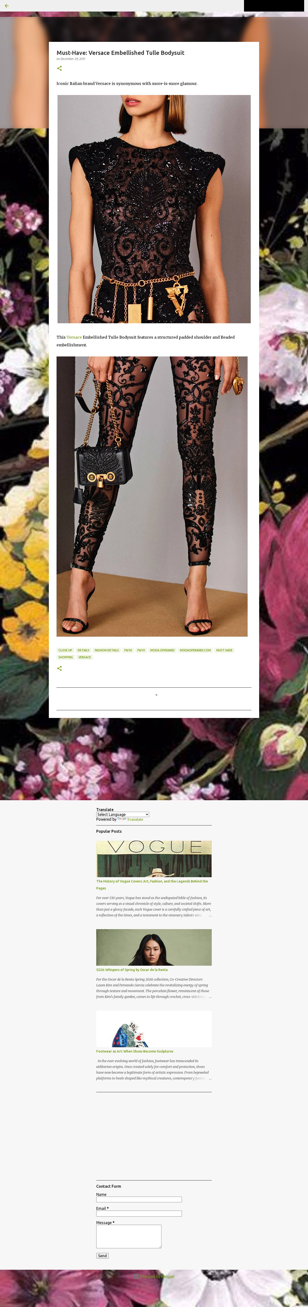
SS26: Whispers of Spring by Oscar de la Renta (132, 970)
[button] (59, 68)
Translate (135, 819)
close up (65, 650)
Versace (74, 337)
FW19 (141, 650)
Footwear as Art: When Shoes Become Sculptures (134, 1051)
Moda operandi (162, 650)
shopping (65, 657)
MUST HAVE (224, 650)
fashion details (107, 650)
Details (83, 650)
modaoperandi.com (195, 650)
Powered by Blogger (157, 1276)
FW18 (128, 650)
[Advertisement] (154, 759)
